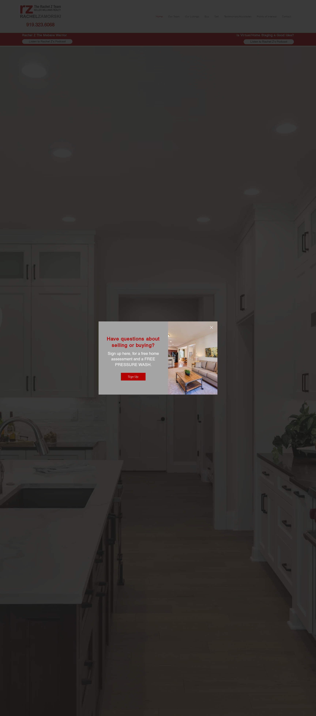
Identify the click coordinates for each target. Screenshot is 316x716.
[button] (211, 327)
